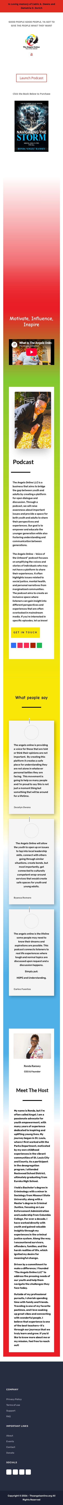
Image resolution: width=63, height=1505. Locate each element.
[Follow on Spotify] (39, 645)
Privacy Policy (14, 1399)
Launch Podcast (31, 78)
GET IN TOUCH (25, 632)
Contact (10, 1447)
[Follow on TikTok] (26, 645)
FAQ (8, 1416)
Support (10, 1410)
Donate (10, 1452)
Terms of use (13, 1405)
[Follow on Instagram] (20, 645)
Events (10, 1441)
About (9, 1435)
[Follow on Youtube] (33, 645)
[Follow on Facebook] (13, 645)
